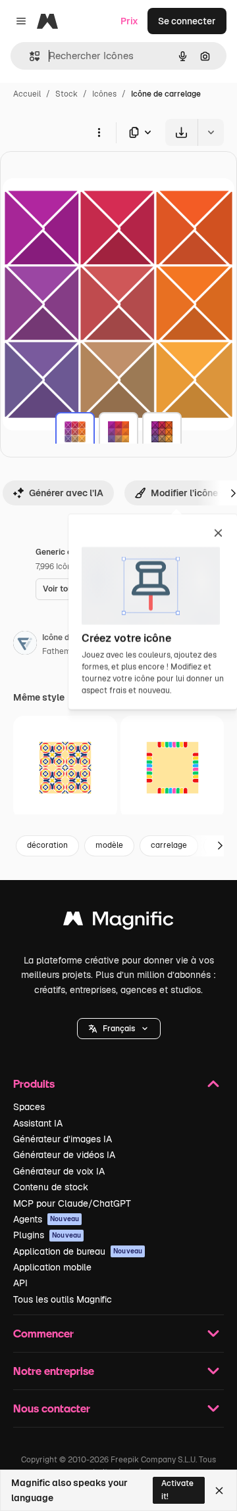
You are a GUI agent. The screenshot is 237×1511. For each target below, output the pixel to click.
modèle (109, 845)
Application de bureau (77, 1251)
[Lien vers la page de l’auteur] (25, 645)
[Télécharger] (181, 132)
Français (119, 1028)
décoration (47, 845)
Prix (129, 21)
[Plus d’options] (99, 132)
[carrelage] (75, 432)
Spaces (29, 1107)
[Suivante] (220, 845)
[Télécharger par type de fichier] (140, 132)
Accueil (27, 94)
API (20, 1283)
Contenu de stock (50, 1187)
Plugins (47, 1235)
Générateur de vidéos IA (64, 1155)
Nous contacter (51, 1408)
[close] (218, 533)
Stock (66, 94)
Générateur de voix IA (59, 1171)
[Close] (219, 1491)
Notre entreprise (53, 1371)
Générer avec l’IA (66, 493)
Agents (46, 1219)
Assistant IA (38, 1123)
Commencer (43, 1333)
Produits (34, 1083)
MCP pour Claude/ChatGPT (72, 1203)
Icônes (104, 94)
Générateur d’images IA (62, 1139)
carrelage (169, 845)
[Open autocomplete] (29, 56)
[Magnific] (118, 922)
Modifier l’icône (184, 493)
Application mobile (52, 1267)
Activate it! (177, 1489)
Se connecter (187, 21)
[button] (119, 1028)
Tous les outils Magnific (62, 1299)
